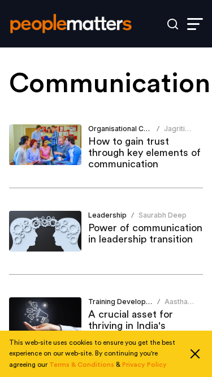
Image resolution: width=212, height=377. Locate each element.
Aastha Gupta (176, 306)
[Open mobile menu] (195, 24)
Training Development (125, 301)
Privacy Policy (144, 364)
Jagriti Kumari (175, 133)
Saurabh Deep (163, 215)
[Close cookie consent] (195, 354)
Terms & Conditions (81, 364)
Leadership (107, 215)
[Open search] (172, 24)
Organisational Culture (125, 128)
